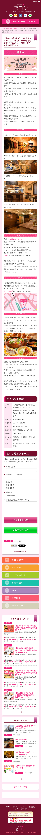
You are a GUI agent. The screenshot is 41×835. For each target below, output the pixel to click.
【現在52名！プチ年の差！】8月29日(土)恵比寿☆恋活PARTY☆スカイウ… (25, 695)
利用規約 (32, 807)
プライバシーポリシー (20, 807)
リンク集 (15, 809)
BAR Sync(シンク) (15, 239)
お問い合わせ (24, 809)
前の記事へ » (24, 551)
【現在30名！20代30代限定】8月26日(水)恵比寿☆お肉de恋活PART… (26, 628)
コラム (7, 735)
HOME (4, 28)
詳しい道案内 (8, 291)
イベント (9, 28)
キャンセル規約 (21, 739)
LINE (5, 255)
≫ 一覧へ (20, 712)
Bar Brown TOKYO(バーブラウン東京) (21, 639)
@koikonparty (20, 786)
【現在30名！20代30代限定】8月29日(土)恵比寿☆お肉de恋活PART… (26, 673)
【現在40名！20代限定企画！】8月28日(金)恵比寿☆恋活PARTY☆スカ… (26, 650)
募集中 (15, 28)
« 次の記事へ (16, 551)
